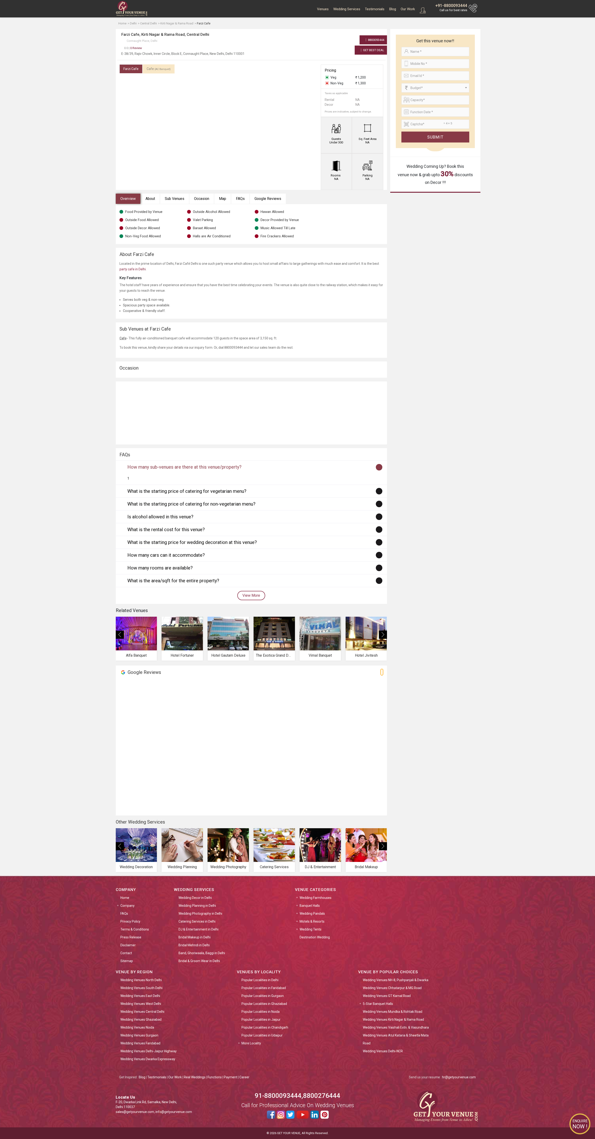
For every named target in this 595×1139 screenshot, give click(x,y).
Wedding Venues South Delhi (141, 988)
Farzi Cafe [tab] (131, 69)
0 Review (133, 48)
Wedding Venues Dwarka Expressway (147, 1059)
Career (244, 1077)
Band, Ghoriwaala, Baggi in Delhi (201, 953)
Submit (435, 137)
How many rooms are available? (160, 568)
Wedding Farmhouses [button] (315, 898)
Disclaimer (128, 945)
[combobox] (435, 88)
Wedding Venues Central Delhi (142, 1011)
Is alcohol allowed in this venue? (160, 517)
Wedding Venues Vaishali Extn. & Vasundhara (396, 1027)
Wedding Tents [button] (310, 929)
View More (251, 595)
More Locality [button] (251, 1043)
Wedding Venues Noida (137, 1027)
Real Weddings (194, 1077)
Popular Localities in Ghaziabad (264, 1004)
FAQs (240, 198)
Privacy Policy (130, 921)
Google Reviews (268, 198)
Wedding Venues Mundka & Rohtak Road (392, 1011)
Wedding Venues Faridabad (140, 1043)
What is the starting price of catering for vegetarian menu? (186, 491)
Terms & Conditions (134, 929)
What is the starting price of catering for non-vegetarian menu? (191, 504)
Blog (392, 9)
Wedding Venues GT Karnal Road (387, 996)
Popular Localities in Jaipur (261, 1019)
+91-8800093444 (451, 5)
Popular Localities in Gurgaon (262, 996)
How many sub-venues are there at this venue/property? (184, 467)
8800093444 (375, 40)
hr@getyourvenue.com (459, 1077)
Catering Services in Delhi (196, 921)
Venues (323, 9)
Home (124, 898)
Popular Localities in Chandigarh (264, 1027)
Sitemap (126, 961)
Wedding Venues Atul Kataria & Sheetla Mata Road (396, 1039)
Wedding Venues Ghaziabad (141, 1019)
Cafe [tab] (159, 69)
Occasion (201, 198)
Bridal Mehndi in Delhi (194, 945)
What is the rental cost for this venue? (166, 529)
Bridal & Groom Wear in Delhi (199, 961)
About (150, 198)
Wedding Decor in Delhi (195, 898)
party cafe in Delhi (132, 269)
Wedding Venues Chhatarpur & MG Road (392, 988)
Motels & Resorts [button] (312, 921)
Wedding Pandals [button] (312, 913)
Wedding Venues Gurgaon (139, 1035)
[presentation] (120, 635)
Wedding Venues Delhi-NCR (383, 1051)
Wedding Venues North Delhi (141, 980)
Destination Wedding (315, 937)
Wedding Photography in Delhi (200, 913)
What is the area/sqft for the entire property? (173, 580)
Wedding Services (346, 9)
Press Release (130, 937)
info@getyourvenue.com (173, 1112)
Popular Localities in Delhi (259, 980)
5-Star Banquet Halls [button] (378, 1004)
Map (222, 198)
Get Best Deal (373, 50)
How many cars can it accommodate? (166, 555)
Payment (230, 1077)
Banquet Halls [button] (310, 905)
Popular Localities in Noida (260, 1011)
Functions (215, 1077)
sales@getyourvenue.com (135, 1112)
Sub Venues (174, 198)
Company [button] (127, 905)
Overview (128, 198)
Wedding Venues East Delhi (140, 996)
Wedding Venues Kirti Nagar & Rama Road (393, 1019)
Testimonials (374, 9)
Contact (126, 953)
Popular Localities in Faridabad (263, 988)
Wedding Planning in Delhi (197, 905)
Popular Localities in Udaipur (262, 1035)
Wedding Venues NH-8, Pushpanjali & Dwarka (395, 980)
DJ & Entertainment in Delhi (198, 929)
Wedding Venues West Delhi (140, 1004)
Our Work (408, 9)
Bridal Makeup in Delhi (194, 937)
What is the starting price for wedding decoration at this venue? (192, 542)
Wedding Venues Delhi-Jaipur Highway (148, 1051)
